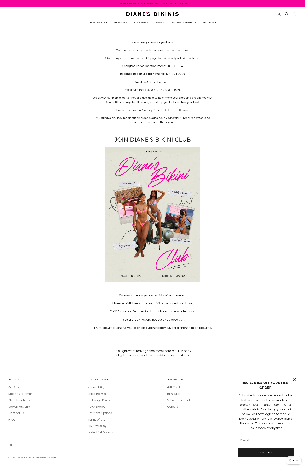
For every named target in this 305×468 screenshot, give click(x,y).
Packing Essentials (184, 22)
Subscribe (266, 452)
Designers (209, 22)
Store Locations (19, 400)
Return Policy (96, 407)
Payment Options (100, 413)
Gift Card (173, 387)
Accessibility (96, 387)
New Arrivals (98, 22)
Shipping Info (97, 394)
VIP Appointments (179, 400)
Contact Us (16, 413)
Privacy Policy (97, 426)
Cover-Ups (141, 22)
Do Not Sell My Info (100, 432)
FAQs (11, 420)
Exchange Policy (99, 400)
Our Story (14, 387)
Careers (172, 407)
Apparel (160, 22)
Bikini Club (173, 394)
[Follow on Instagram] (10, 445)
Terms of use (264, 423)
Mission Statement (21, 394)
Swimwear (120, 22)
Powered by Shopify (44, 457)
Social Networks (19, 407)
